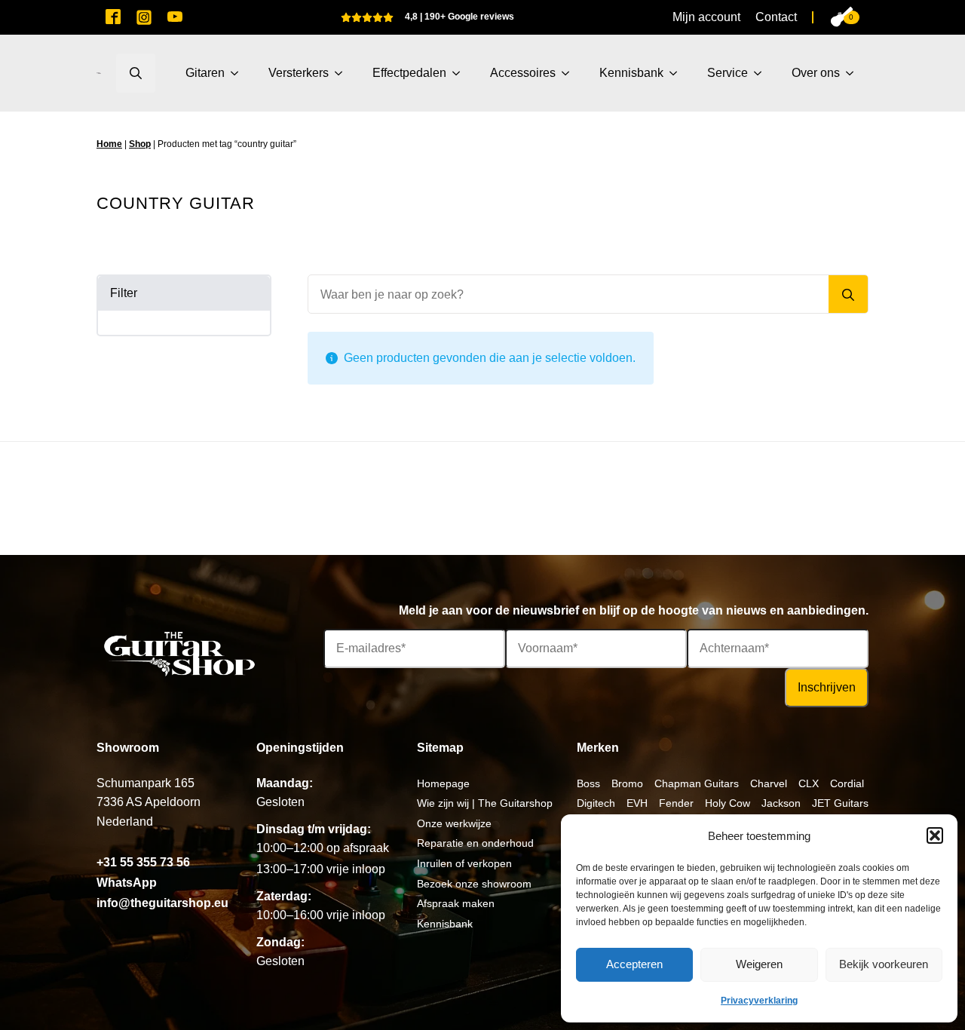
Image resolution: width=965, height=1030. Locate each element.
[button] (934, 835)
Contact (776, 17)
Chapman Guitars (696, 783)
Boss (588, 783)
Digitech (596, 803)
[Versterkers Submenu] (343, 73)
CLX (808, 783)
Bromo (627, 783)
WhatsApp (126, 882)
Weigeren (759, 964)
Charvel (768, 783)
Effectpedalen (409, 72)
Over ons (816, 72)
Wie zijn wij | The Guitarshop (485, 803)
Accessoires (523, 72)
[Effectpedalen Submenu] (460, 73)
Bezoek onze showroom (474, 884)
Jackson (781, 803)
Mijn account (706, 17)
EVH (637, 803)
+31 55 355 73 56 (143, 862)
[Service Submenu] (762, 73)
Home (109, 144)
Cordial (847, 783)
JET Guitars (840, 803)
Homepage (443, 783)
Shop (140, 144)
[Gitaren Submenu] (239, 73)
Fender (676, 803)
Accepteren (634, 964)
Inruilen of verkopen (464, 863)
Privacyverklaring (759, 1000)
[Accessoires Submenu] (570, 73)
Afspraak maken (456, 903)
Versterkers (298, 72)
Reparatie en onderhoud (475, 843)
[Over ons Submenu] (854, 73)
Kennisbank (631, 72)
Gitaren (205, 72)
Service (727, 72)
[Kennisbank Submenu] (677, 73)
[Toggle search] (135, 73)
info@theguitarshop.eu (162, 903)
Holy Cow (727, 803)
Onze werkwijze (454, 823)
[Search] (848, 294)
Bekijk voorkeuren (883, 964)
